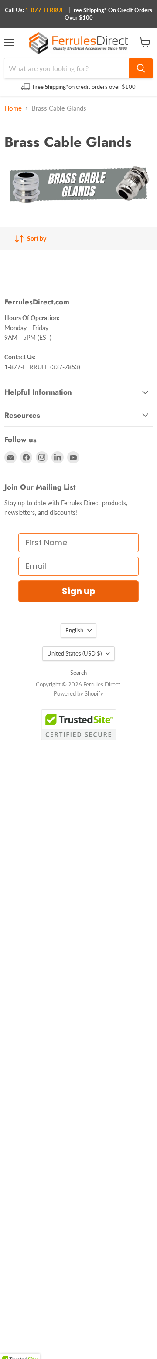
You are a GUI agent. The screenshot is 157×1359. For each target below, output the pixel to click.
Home (13, 108)
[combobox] (66, 68)
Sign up (79, 591)
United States (74, 653)
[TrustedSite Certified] (79, 724)
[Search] (141, 68)
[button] (20, 1350)
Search (78, 672)
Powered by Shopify (78, 693)
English (74, 630)
